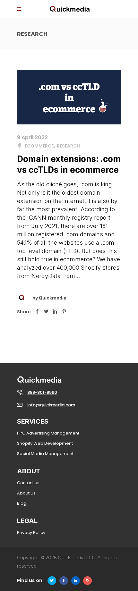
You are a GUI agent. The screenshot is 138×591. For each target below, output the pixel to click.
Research (68, 146)
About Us (26, 493)
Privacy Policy (31, 532)
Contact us (28, 483)
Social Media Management (45, 454)
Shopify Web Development (45, 443)
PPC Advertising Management (48, 433)
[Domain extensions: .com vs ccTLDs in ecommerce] (69, 96)
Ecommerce (39, 146)
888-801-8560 (42, 392)
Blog (21, 503)
